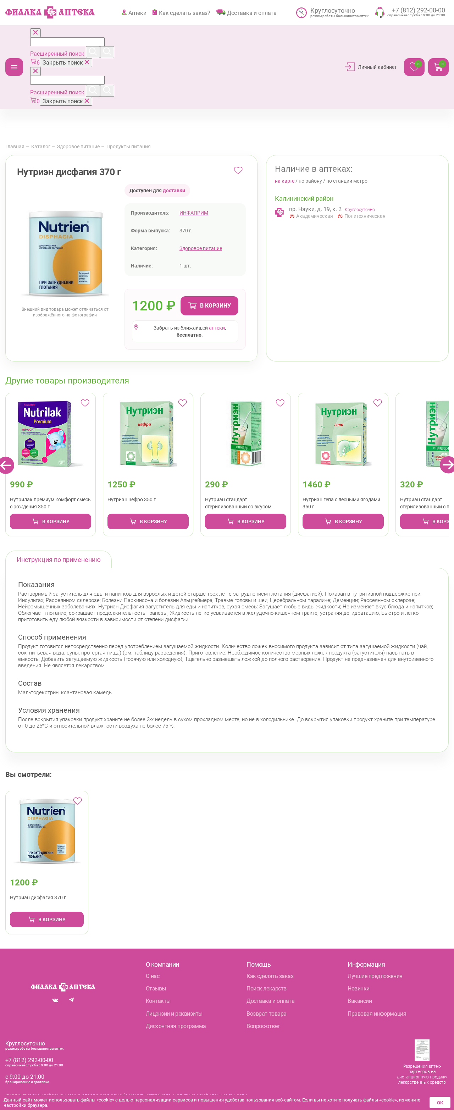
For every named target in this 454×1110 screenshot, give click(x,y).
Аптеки (137, 13)
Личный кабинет (377, 67)
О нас (153, 976)
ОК (440, 1102)
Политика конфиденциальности (210, 1095)
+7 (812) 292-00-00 (29, 1060)
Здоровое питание (78, 146)
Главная (14, 146)
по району (310, 181)
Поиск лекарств (266, 988)
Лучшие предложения (375, 976)
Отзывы (156, 988)
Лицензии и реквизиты (174, 1013)
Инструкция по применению (59, 559)
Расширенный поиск (58, 53)
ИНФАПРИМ (193, 213)
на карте (284, 181)
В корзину (215, 305)
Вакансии (360, 1001)
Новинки (359, 988)
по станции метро (346, 181)
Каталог (14, 67)
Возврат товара (266, 1013)
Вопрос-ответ (263, 1026)
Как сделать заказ (270, 976)
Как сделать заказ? (184, 13)
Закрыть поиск (63, 62)
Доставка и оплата (252, 13)
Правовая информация (377, 1013)
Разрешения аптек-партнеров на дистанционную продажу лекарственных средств (422, 1074)
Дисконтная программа (176, 1026)
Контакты (158, 1001)
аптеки (217, 328)
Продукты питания (128, 146)
